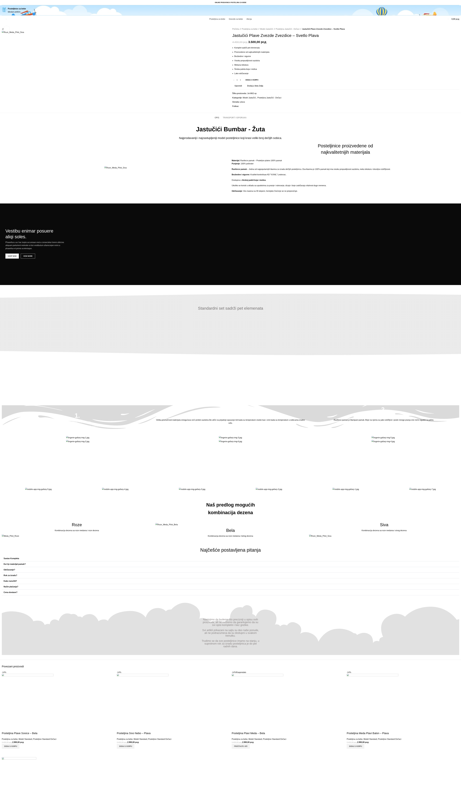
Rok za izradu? (10, 575)
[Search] (8, 19)
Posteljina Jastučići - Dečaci (288, 29)
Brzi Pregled (11, 728)
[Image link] (10, 536)
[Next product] (458, 29)
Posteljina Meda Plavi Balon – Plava (368, 733)
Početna (235, 29)
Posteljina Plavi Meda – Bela (248, 733)
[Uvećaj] (7, 29)
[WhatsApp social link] (248, 106)
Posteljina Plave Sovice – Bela (19, 733)
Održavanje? (9, 570)
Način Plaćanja (123, 777)
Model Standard (25, 739)
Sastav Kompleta (11, 558)
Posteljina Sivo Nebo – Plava (134, 733)
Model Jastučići (266, 29)
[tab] (217, 116)
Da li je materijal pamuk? (15, 564)
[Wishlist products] (3, 19)
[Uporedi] (5, 728)
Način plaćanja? (11, 587)
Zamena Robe (238, 768)
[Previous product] (453, 29)
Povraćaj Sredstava (240, 777)
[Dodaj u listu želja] (18, 728)
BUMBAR (5, 785)
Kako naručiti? (10, 581)
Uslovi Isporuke (123, 781)
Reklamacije (237, 764)
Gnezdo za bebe (355, 768)
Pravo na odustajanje (241, 772)
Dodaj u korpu (252, 80)
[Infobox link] (77, 420)
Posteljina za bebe (250, 29)
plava (242, 102)
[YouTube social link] (245, 106)
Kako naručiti (122, 772)
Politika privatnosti (125, 768)
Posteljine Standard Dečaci (44, 739)
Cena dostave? (10, 592)
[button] (230, 558)
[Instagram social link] (243, 106)
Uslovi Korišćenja (124, 764)
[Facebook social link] (240, 106)
